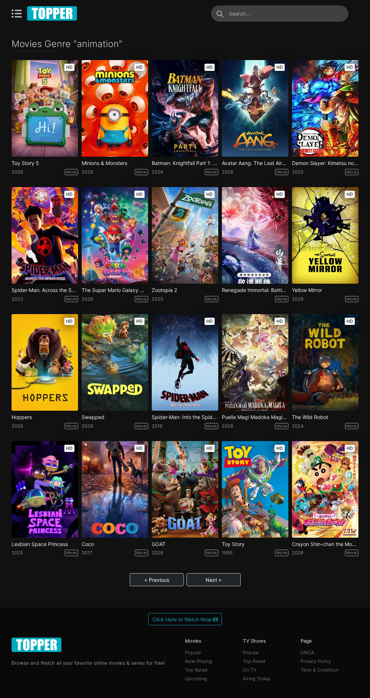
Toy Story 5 (25, 163)
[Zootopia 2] (185, 235)
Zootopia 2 (164, 290)
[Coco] (115, 489)
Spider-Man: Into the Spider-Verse (185, 417)
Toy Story (233, 544)
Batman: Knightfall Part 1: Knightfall (185, 163)
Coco (88, 544)
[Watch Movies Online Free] (52, 13)
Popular (193, 652)
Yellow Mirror (307, 290)
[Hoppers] (45, 362)
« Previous (157, 580)
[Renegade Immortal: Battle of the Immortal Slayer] (255, 235)
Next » (213, 580)
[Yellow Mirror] (325, 235)
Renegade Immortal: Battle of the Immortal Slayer (255, 290)
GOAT (158, 544)
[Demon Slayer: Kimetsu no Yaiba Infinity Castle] (325, 108)
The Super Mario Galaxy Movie (115, 290)
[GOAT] (185, 489)
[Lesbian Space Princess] (45, 489)
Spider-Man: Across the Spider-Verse (45, 290)
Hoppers (22, 417)
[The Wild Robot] (325, 362)
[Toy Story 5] (45, 108)
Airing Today (256, 678)
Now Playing (198, 661)
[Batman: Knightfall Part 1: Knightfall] (185, 108)
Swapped (93, 417)
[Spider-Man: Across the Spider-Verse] (45, 235)
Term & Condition (319, 670)
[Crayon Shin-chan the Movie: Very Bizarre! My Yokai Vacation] (325, 489)
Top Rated (196, 670)
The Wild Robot (310, 417)
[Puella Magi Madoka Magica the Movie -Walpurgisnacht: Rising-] (255, 362)
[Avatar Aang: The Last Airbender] (255, 108)
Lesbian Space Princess (40, 544)
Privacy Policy (316, 661)
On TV (250, 670)
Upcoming (196, 678)
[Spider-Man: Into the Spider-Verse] (185, 362)
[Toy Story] (255, 489)
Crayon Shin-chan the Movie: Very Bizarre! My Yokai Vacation (325, 544)
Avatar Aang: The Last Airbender (255, 163)
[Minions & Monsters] (115, 108)
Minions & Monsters (104, 163)
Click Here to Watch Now (182, 619)
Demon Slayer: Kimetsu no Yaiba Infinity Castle (325, 163)
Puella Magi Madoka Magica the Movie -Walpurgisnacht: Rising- (255, 417)
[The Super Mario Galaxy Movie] (115, 235)
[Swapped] (115, 362)
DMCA (307, 652)
